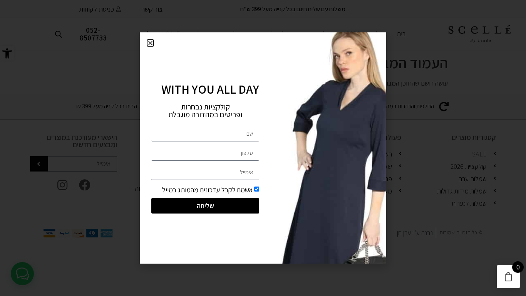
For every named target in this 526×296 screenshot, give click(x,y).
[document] (263, 148)
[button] (150, 43)
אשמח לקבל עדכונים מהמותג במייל (207, 189)
